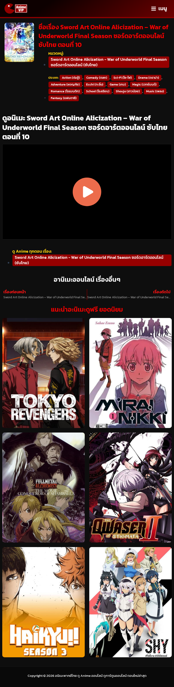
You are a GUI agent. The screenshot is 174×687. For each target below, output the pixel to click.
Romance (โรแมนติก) (65, 91)
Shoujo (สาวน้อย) (128, 91)
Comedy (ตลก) (96, 77)
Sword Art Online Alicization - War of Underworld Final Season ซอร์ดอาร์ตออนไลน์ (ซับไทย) (109, 62)
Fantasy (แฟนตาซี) (64, 98)
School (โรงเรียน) (97, 91)
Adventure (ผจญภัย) (65, 84)
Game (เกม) (118, 84)
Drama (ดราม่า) (148, 77)
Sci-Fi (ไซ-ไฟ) (123, 77)
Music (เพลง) (155, 91)
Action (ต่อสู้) (71, 77)
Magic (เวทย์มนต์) (144, 84)
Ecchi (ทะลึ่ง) (94, 84)
